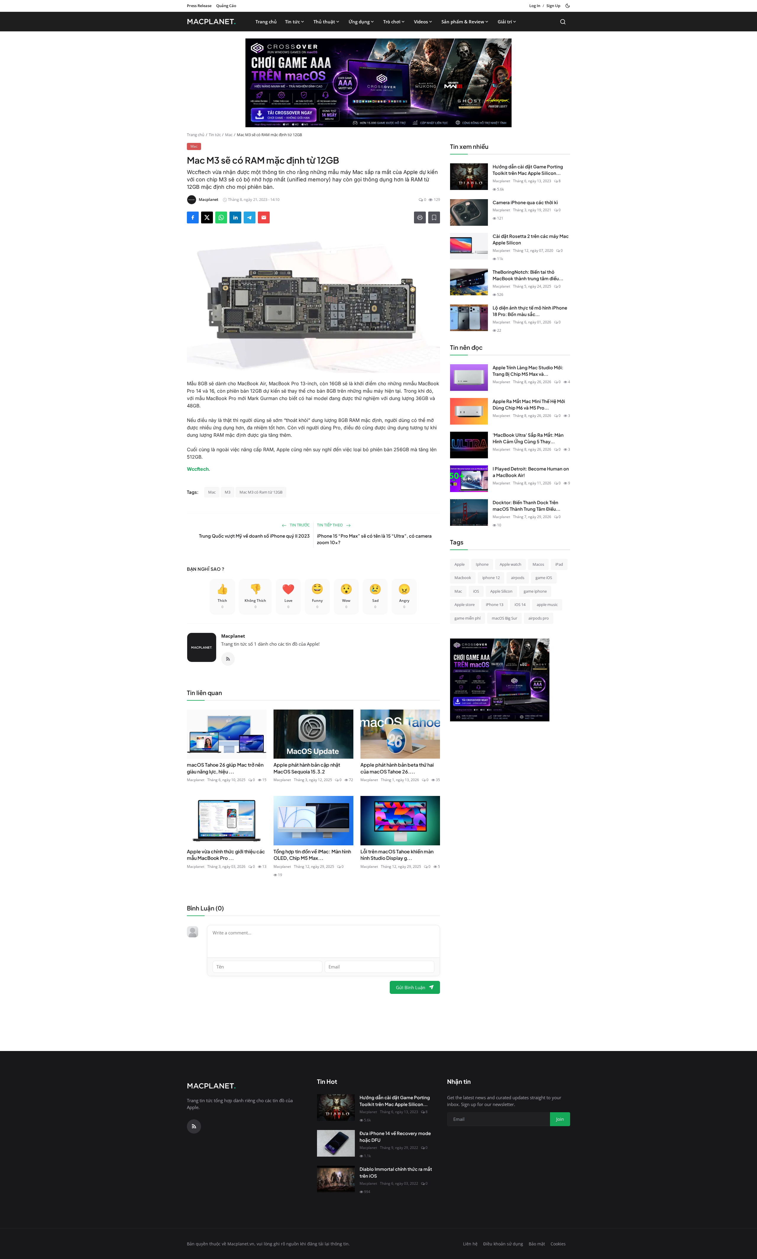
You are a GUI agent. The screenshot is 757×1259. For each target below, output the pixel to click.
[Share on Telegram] (249, 217)
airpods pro (538, 618)
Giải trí (505, 22)
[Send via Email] (264, 217)
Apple (459, 564)
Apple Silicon (501, 591)
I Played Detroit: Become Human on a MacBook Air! (531, 472)
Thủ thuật (324, 22)
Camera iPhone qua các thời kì (525, 202)
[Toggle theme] (567, 5)
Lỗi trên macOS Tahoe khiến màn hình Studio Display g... (397, 854)
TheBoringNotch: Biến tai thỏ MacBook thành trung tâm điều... (528, 275)
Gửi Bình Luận (410, 987)
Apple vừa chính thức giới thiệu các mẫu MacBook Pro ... (226, 854)
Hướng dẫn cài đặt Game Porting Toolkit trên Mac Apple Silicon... (528, 170)
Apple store (464, 604)
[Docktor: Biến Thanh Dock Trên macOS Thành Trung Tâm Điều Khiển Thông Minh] (469, 512)
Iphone (482, 564)
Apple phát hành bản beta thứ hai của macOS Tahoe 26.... (397, 768)
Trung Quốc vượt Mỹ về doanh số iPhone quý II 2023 (254, 536)
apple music (547, 604)
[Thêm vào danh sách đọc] (434, 217)
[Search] (563, 22)
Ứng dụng (359, 22)
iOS (476, 591)
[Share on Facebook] (193, 217)
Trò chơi (391, 22)
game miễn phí (467, 618)
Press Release (199, 5)
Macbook (462, 577)
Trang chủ (266, 22)
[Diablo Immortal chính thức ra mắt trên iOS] (336, 1179)
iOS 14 (520, 604)
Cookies (558, 1244)
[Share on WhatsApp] (221, 217)
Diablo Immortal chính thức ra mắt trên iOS (396, 1172)
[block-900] (378, 82)
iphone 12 (491, 577)
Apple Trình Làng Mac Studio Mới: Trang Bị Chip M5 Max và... (528, 371)
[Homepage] (213, 21)
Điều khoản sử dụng (503, 1244)
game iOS (544, 577)
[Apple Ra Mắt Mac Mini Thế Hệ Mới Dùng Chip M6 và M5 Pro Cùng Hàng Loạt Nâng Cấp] (469, 411)
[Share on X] (207, 217)
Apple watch (510, 564)
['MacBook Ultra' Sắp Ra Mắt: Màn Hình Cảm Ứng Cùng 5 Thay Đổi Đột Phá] (469, 445)
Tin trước (299, 525)
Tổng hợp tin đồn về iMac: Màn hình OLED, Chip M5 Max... (312, 854)
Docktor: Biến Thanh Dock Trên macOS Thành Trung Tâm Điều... (526, 505)
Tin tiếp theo (330, 525)
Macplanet (233, 636)
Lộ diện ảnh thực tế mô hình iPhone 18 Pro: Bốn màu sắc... (530, 311)
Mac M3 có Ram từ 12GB (261, 492)
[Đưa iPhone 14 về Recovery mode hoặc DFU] (336, 1143)
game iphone (535, 591)
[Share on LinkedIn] (235, 217)
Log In (534, 5)
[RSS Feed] (228, 659)
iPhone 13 (494, 604)
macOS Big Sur (504, 618)
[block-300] (499, 680)
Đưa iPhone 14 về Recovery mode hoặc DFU (395, 1136)
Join (560, 1119)
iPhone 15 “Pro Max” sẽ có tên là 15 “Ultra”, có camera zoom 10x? (374, 539)
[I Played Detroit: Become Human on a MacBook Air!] (469, 478)
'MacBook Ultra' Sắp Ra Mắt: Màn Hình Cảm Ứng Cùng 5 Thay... (528, 438)
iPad (559, 564)
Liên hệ (470, 1244)
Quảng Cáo (226, 5)
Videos (421, 22)
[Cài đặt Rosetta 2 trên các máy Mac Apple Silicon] (469, 246)
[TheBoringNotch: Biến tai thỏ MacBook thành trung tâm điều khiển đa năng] (469, 282)
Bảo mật (537, 1244)
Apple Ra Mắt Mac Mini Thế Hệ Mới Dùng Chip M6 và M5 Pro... (529, 404)
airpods (517, 577)
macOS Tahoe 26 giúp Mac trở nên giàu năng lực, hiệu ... (225, 768)
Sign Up (553, 5)
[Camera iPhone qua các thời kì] (469, 212)
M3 (227, 492)
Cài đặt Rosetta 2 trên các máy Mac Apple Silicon (531, 239)
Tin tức (292, 22)
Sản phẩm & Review (462, 22)
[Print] (420, 217)
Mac (228, 134)
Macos (538, 564)
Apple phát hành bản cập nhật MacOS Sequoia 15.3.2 (307, 768)
